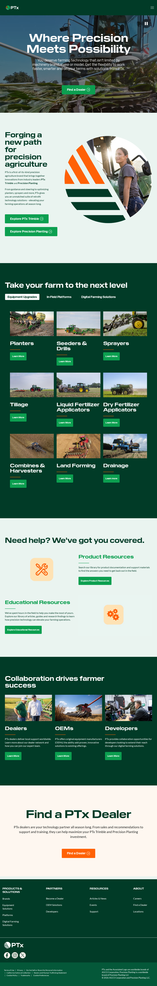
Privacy (20, 970)
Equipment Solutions (8, 907)
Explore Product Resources (95, 580)
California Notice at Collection (19, 973)
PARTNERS (54, 888)
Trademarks (25, 975)
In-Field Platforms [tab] (59, 297)
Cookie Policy (12, 975)
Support (94, 911)
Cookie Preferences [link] (41, 975)
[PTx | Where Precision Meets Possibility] (12, 7)
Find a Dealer (140, 904)
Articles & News (98, 898)
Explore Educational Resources (23, 629)
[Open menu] (152, 7)
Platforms (7, 914)
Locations (138, 911)
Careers (137, 898)
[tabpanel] (78, 403)
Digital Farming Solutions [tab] (98, 297)
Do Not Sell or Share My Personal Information (44, 970)
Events (93, 904)
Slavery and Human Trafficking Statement (50, 973)
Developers (52, 911)
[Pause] (146, 23)
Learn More (18, 356)
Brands (6, 898)
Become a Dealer (55, 898)
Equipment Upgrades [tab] (22, 297)
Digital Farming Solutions (10, 923)
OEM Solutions (54, 904)
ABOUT (138, 888)
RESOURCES (99, 888)
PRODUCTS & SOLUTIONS (12, 890)
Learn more (111, 478)
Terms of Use (9, 970)
